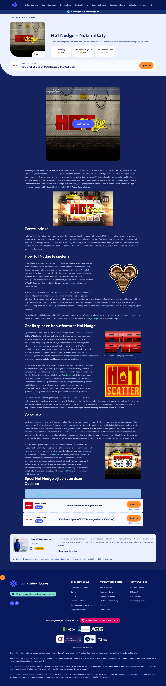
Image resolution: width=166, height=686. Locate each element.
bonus (54, 454)
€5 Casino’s (134, 592)
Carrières (74, 596)
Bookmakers (65, 5)
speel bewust (63, 495)
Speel (145, 65)
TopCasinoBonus (80, 581)
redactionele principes (45, 495)
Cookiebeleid (105, 609)
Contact (74, 592)
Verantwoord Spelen (111, 581)
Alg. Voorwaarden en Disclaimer (83, 605)
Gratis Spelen (83, 123)
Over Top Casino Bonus (79, 587)
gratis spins (95, 318)
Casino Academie (117, 5)
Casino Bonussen (49, 5)
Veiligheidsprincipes (78, 609)
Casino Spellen (81, 5)
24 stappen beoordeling (109, 601)
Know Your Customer (108, 592)
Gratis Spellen (20, 17)
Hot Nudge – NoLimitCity (60, 559)
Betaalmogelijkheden (138, 5)
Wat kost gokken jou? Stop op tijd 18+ (62, 620)
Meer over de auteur (68, 551)
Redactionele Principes (79, 601)
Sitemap (103, 605)
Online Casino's (31, 5)
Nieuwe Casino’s (138, 581)
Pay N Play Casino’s (137, 587)
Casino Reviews (134, 509)
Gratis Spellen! (135, 596)
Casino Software (99, 5)
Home (12, 17)
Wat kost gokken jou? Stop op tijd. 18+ (85, 11)
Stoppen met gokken (108, 596)
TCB (68, 471)
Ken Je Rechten (106, 587)
